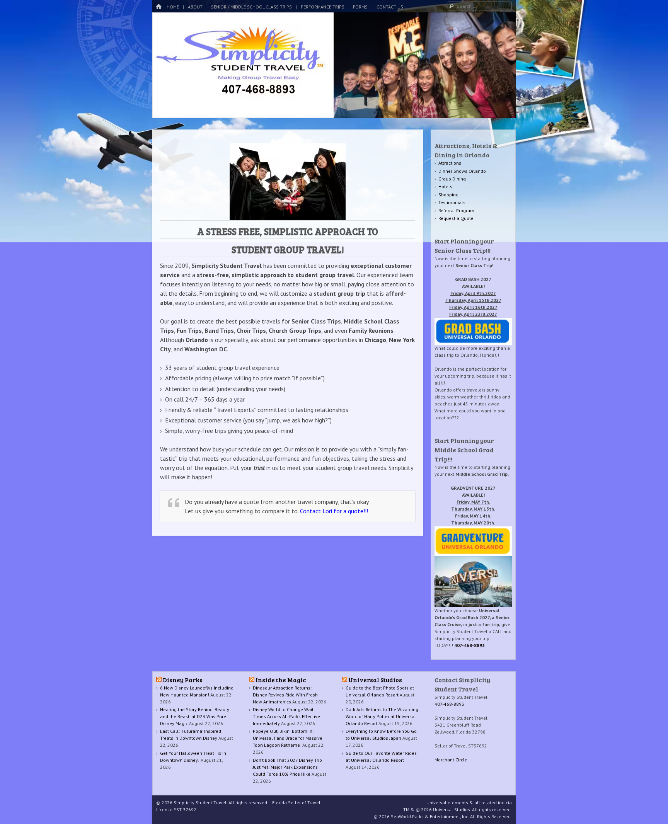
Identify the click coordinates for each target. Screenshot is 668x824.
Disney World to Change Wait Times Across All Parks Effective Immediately (286, 716)
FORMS (360, 7)
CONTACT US (390, 7)
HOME (173, 7)
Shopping (448, 194)
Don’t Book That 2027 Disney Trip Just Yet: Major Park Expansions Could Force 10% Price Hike (287, 767)
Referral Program (456, 210)
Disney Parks (183, 680)
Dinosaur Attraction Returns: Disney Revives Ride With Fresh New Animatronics (285, 695)
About (195, 7)
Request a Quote (456, 218)
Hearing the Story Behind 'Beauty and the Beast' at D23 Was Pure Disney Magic (194, 716)
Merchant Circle (451, 760)
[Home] (158, 6)
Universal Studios (375, 680)
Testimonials (451, 202)
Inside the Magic (281, 680)
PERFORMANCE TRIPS (322, 7)
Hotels (445, 186)
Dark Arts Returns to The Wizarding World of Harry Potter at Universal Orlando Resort (382, 716)
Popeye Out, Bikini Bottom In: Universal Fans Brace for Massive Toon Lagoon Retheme (287, 738)
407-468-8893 (469, 645)
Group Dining (452, 179)
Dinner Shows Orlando (462, 171)
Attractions (449, 163)
